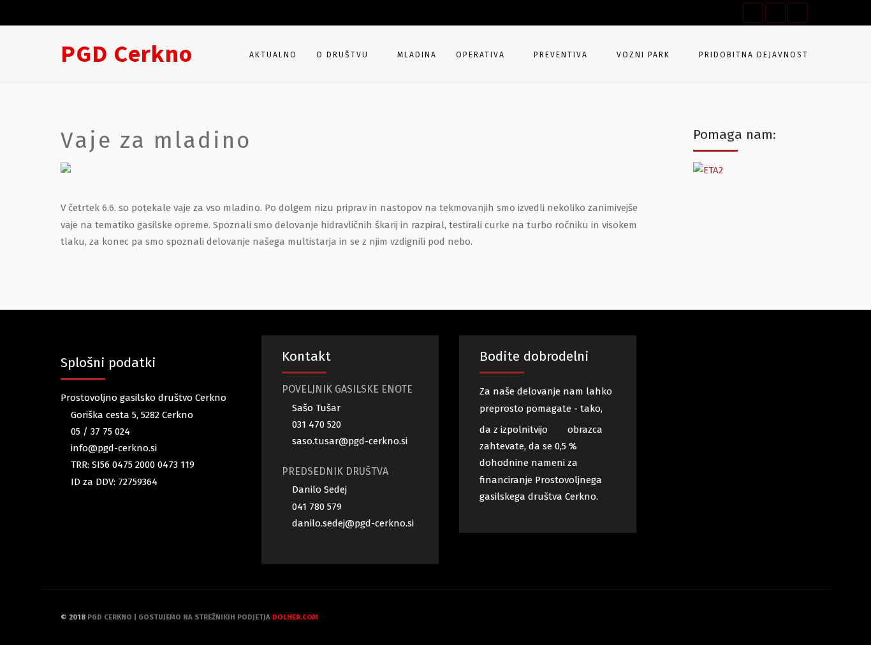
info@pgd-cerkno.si (112, 448)
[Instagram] (797, 12)
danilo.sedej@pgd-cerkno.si (351, 523)
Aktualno (273, 54)
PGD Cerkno (127, 53)
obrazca (584, 429)
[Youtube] (775, 12)
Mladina (417, 54)
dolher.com (295, 617)
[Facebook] (753, 12)
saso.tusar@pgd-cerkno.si (348, 441)
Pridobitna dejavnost (754, 54)
